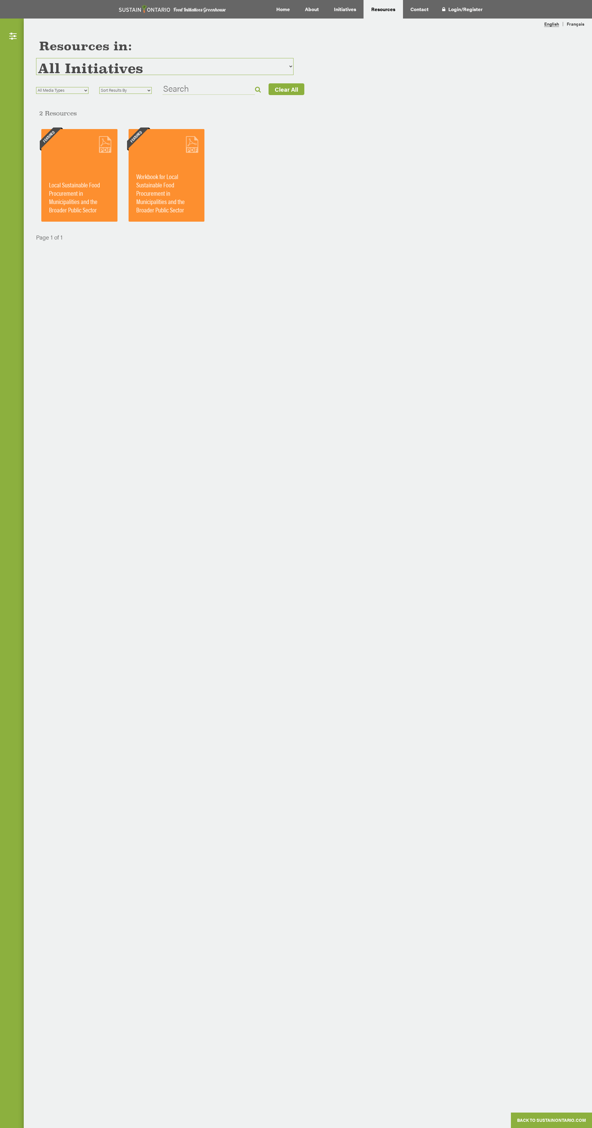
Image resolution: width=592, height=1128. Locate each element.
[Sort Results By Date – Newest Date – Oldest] (130, 90)
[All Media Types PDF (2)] (67, 90)
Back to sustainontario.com (551, 1120)
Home (283, 9)
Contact (419, 9)
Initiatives (345, 9)
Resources (383, 9)
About (312, 9)
